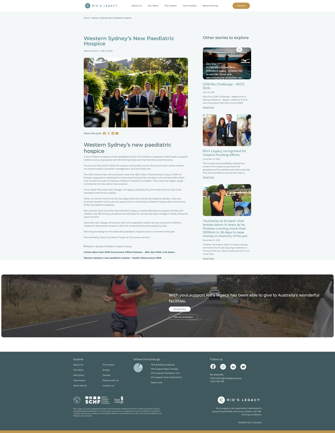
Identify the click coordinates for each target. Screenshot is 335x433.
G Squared (256, 422)
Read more (157, 382)
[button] (104, 133)
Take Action (79, 380)
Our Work (153, 5)
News (87, 51)
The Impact (170, 5)
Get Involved (189, 5)
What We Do (80, 385)
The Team (78, 370)
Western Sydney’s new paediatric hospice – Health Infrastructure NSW (123, 258)
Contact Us (108, 385)
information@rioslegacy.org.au (226, 378)
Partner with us (110, 380)
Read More (208, 107)
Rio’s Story (78, 375)
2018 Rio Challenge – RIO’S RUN (223, 86)
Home (87, 18)
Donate (241, 5)
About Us (137, 5)
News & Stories (210, 5)
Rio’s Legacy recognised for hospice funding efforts (224, 153)
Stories (94, 51)
